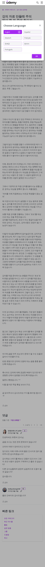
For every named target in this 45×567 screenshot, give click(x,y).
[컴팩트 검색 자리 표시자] (37, 2)
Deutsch (8, 38)
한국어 (26, 43)
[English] (11, 3)
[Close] (40, 25)
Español (27, 32)
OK (37, 56)
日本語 (7, 43)
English (7, 32)
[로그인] (42, 2)
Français (27, 38)
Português (9, 49)
